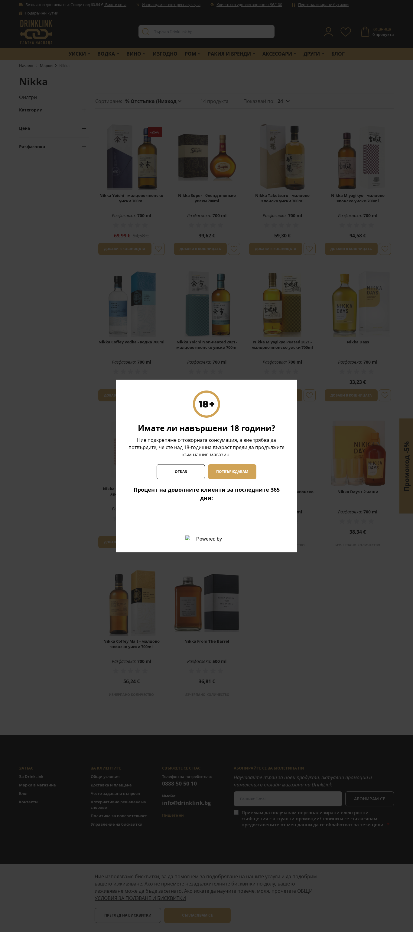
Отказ (181, 471)
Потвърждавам (232, 471)
